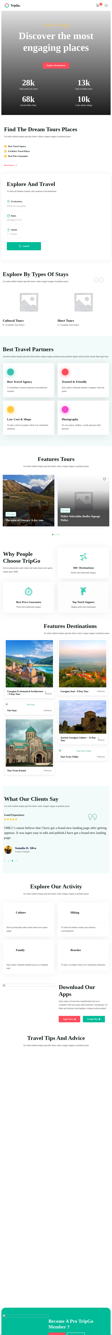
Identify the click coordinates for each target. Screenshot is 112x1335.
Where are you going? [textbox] (16, 206)
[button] (53, 534)
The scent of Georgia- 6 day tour (24, 520)
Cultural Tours (13, 320)
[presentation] (96, 280)
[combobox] (56, 206)
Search (26, 246)
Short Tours (65, 320)
